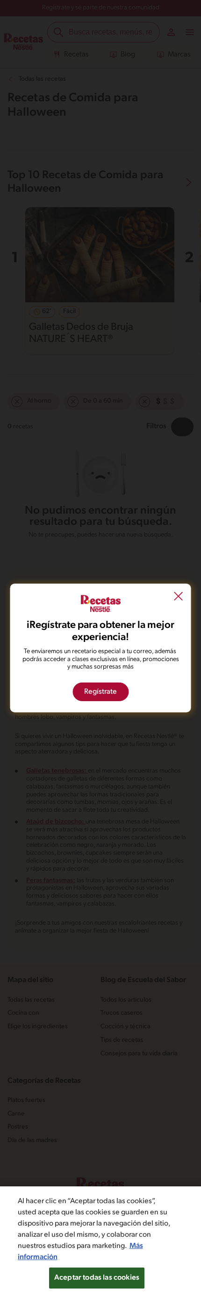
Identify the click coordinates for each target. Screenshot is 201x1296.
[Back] (178, 597)
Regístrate (100, 692)
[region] (100, 1241)
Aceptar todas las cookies (96, 1278)
